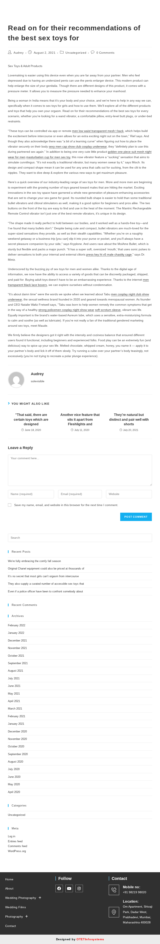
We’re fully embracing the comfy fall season (34, 561)
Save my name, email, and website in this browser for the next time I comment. (66, 505)
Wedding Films (15, 907)
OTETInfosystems (90, 939)
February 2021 (16, 716)
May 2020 (14, 784)
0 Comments (105, 52)
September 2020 (18, 754)
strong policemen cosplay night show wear (66, 309)
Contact (10, 926)
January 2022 (16, 632)
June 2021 (14, 685)
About (9, 888)
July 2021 (14, 678)
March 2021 (15, 708)
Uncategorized (75, 52)
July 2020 (14, 769)
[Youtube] (152, 7)
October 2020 (16, 746)
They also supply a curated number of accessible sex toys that (46, 583)
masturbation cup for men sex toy (48, 157)
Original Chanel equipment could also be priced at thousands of (46, 568)
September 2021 (18, 663)
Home (9, 879)
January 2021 (16, 723)
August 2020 (15, 761)
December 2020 (17, 731)
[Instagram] (145, 7)
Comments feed (17, 846)
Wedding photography (20, 897)
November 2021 (17, 648)
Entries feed (15, 841)
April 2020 (14, 792)
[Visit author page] (16, 379)
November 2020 (17, 739)
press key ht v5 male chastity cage (109, 254)
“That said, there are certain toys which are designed (31, 419)
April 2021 (14, 701)
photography (14, 916)
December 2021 (17, 640)
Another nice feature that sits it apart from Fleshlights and (80, 419)
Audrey (19, 52)
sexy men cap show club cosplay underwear (78, 146)
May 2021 (14, 693)
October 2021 (16, 655)
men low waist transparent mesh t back (98, 131)
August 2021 (15, 670)
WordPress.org (17, 851)
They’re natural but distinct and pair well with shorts (129, 419)
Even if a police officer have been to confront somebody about (45, 591)
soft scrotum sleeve (108, 309)
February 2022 (16, 625)
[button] (125, 6)
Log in (11, 836)
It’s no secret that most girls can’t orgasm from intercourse (43, 576)
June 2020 (14, 776)
